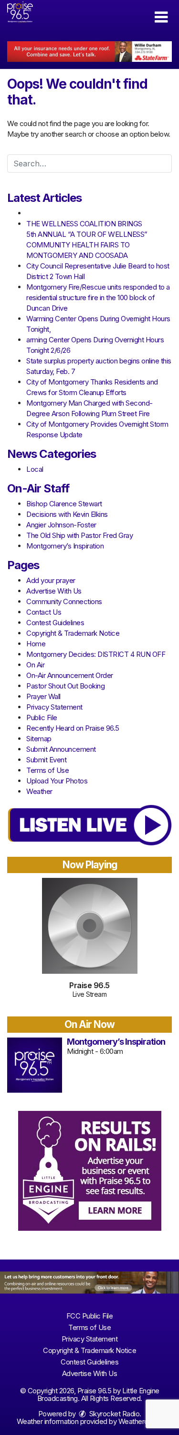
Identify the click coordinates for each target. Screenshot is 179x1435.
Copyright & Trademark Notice (72, 633)
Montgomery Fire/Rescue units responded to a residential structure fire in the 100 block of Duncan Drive (98, 297)
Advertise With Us (54, 590)
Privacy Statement (54, 707)
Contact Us (43, 612)
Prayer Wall (43, 696)
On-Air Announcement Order (69, 675)
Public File (41, 717)
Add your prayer (50, 580)
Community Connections (64, 601)
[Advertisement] (89, 51)
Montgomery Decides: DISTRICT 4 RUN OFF (95, 654)
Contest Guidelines (55, 622)
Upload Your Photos (56, 780)
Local (34, 469)
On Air (35, 664)
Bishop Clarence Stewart (64, 503)
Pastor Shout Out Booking (65, 685)
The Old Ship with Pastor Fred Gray (79, 535)
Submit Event (46, 759)
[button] (161, 17)
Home (35, 643)
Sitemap (39, 738)
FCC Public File (89, 1315)
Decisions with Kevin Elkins (67, 514)
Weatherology (139, 1421)
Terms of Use (47, 770)
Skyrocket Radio (113, 1413)
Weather (39, 791)
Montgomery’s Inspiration (65, 545)
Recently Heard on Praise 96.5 (72, 728)
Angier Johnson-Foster (61, 524)
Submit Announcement (61, 749)
